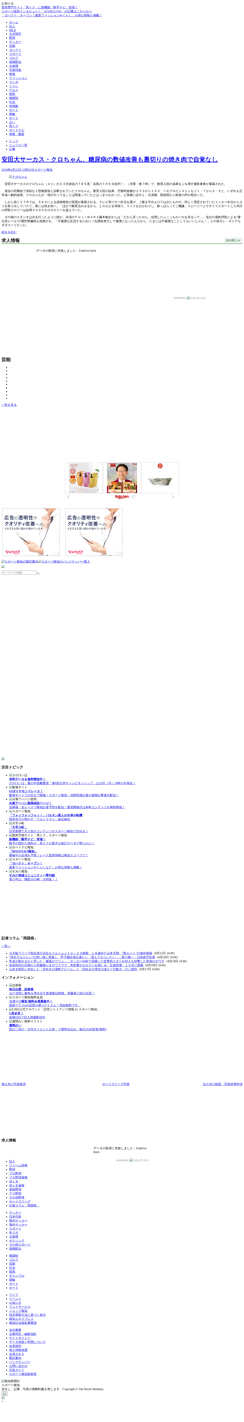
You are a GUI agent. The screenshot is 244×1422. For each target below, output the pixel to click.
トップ (13, 141)
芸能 (12, 46)
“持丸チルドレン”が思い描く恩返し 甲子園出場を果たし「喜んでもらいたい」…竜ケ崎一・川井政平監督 (82, 957)
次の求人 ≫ (233, 240)
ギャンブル (16, 1275)
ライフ (13, 1294)
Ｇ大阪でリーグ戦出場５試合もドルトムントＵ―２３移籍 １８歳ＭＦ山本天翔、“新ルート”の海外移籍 (80, 953)
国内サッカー (18, 1220)
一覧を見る (9, 405)
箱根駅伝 (15, 62)
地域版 (13, 106)
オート (13, 118)
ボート (13, 110)
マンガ (13, 82)
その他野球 (16, 1197)
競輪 (12, 114)
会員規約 (15, 1346)
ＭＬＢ (13, 1181)
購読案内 (15, 1358)
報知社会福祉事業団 (23, 1322)
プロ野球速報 (18, 1177)
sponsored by (180, 297)
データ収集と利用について (27, 1342)
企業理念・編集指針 (23, 1334)
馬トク (13, 126)
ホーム (13, 22)
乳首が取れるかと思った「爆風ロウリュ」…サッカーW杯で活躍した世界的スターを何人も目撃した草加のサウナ (87, 961)
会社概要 (15, 1330)
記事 (12, 149)
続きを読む (9, 232)
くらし (13, 86)
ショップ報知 (18, 1310)
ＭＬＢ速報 (16, 1185)
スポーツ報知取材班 (23, 1374)
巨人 (12, 26)
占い (12, 122)
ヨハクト (15, 50)
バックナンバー (19, 1362)
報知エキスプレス (21, 1318)
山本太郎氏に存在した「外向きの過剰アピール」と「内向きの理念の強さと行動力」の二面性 (73, 969)
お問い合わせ (18, 1366)
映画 (12, 74)
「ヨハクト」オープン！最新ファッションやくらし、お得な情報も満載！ (52, 15)
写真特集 (15, 70)
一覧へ (6, 946)
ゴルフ (13, 58)
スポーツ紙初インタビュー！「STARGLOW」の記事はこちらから (47, 11)
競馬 (12, 94)
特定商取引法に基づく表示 (27, 1314)
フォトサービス (19, 1306)
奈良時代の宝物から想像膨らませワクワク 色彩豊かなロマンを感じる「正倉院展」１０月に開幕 (76, 965)
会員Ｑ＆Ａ (16, 1354)
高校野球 (15, 1189)
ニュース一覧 (18, 145)
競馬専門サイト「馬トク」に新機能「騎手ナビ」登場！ (40, 7)
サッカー (15, 42)
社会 (12, 102)
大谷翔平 (15, 33)
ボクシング (16, 1240)
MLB (12, 30)
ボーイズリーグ (19, 1201)
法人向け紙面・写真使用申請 (222, 1084)
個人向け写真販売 (14, 1084)
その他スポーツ (19, 1244)
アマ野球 (15, 1193)
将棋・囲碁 (16, 134)
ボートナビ (16, 130)
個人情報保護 (18, 1350)
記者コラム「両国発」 (24, 1205)
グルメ (13, 90)
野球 (12, 38)
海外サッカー (18, 1224)
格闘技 (13, 98)
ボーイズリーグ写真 (116, 1084)
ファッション (18, 78)
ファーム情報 (18, 1165)
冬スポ (13, 1232)
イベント (15, 1298)
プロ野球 (15, 1173)
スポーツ (15, 54)
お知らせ (15, 1302)
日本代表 (15, 1216)
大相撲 (13, 66)
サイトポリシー (19, 1338)
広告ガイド (16, 1370)
